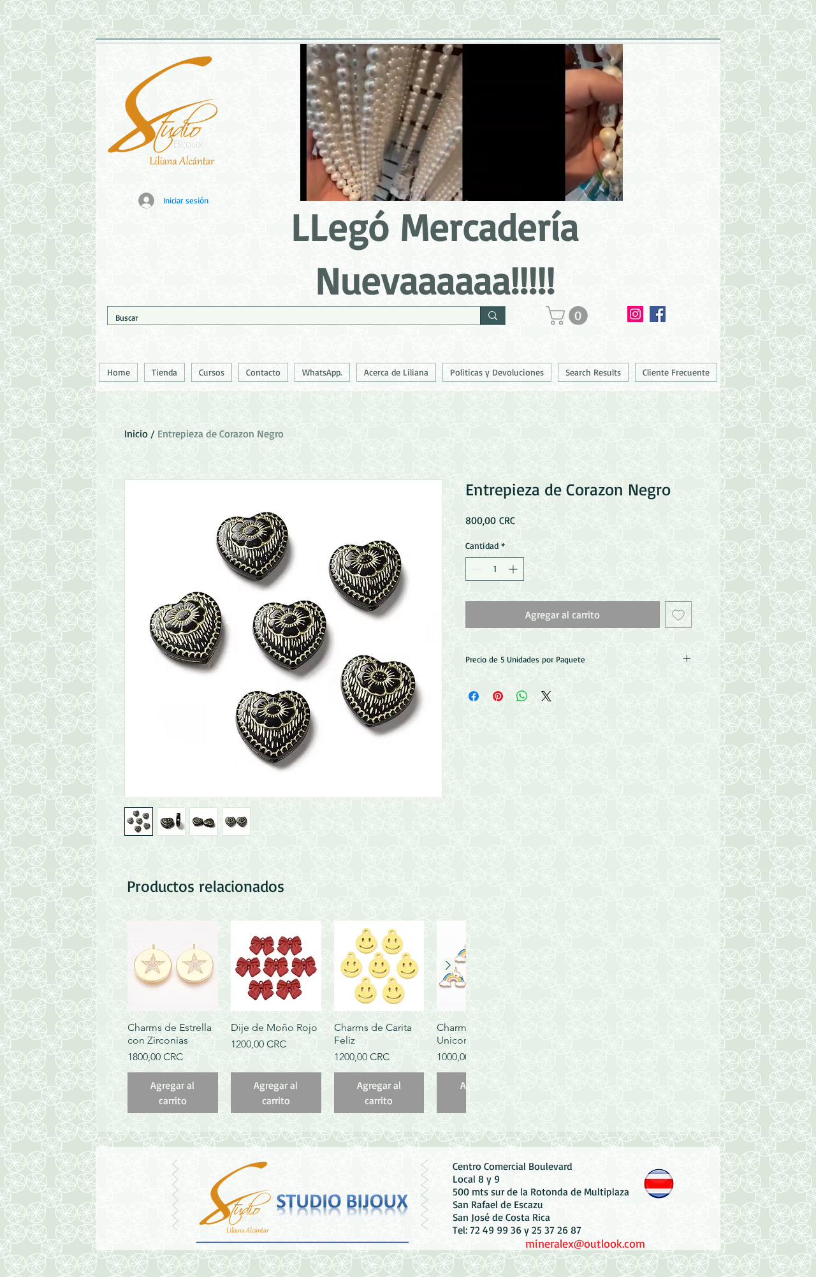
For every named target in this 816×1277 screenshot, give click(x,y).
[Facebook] (658, 314)
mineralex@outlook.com (585, 1243)
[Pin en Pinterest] (498, 696)
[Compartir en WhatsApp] (522, 696)
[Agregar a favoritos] (678, 614)
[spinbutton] (494, 569)
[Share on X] (546, 696)
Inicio (136, 433)
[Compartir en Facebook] (473, 696)
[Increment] (514, 569)
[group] (296, 1017)
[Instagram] (635, 314)
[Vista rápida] (172, 966)
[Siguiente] (448, 965)
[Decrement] (475, 569)
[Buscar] (492, 316)
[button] (569, 315)
